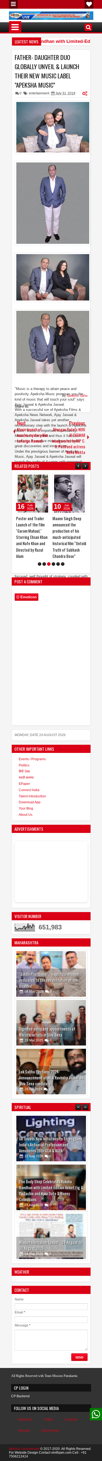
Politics (24, 765)
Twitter (48, 1419)
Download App (30, 802)
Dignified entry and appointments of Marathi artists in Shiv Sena (47, 1032)
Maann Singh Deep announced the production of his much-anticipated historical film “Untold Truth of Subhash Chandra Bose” (33, 537)
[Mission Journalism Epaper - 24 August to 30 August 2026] (51, 1187)
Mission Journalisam (24, 1449)
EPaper (24, 784)
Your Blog (26, 808)
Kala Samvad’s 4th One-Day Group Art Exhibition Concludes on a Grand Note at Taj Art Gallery (50, 1242)
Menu (13, 4)
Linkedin (71, 1419)
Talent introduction (32, 796)
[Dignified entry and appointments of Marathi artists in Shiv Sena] (51, 1023)
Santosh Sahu (77, 396)
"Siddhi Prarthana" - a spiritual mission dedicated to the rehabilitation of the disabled (49, 980)
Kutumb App (50, 1431)
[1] (39, 564)
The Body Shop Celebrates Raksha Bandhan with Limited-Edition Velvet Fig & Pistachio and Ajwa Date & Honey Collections (51, 1142)
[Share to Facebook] (32, 478)
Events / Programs (32, 759)
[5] (58, 564)
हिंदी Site (24, 771)
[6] (62, 564)
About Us (25, 815)
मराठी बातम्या (26, 777)
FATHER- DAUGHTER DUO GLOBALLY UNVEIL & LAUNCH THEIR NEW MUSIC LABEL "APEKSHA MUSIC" (47, 71)
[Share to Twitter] (38, 478)
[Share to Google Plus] (44, 478)
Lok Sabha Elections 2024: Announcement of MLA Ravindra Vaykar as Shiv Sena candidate (51, 1077)
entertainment (39, 93)
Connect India (29, 790)
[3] (49, 564)
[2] (44, 564)
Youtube (24, 1431)
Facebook (25, 1419)
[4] (53, 564)
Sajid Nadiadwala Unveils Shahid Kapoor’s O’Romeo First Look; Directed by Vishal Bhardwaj (67, 531)
